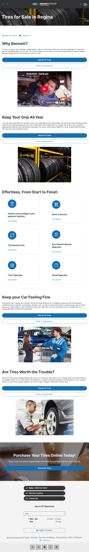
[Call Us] (3, 4)
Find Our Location (36, 493)
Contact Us (25, 36)
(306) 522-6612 (10, 36)
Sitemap (34, 537)
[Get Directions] (7, 4)
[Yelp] (50, 547)
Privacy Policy (61, 537)
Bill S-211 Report (75, 537)
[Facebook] (32, 547)
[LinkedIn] (56, 547)
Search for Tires (44, 60)
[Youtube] (44, 547)
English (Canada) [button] (45, 530)
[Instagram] (38, 547)
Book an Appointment (44, 66)
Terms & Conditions (47, 537)
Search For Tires (44, 468)
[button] (85, 4)
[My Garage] (81, 4)
